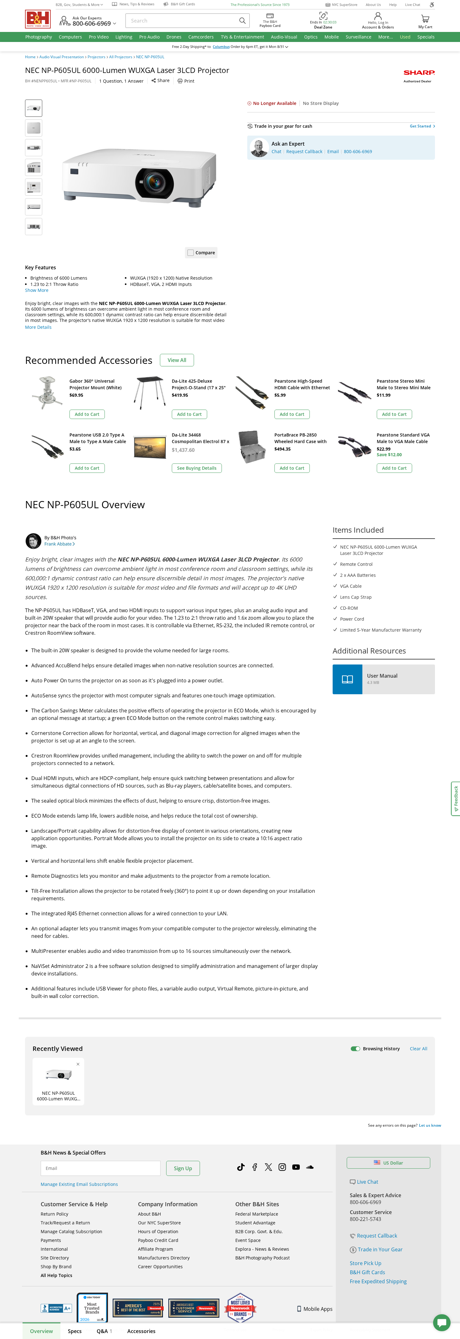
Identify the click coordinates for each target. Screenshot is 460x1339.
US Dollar (393, 1163)
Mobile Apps (318, 1308)
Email (51, 1168)
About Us (373, 4)
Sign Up (183, 1168)
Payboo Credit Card (158, 1240)
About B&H (149, 1214)
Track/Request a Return (65, 1223)
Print (189, 81)
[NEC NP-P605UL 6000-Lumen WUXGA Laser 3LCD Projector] (139, 178)
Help (393, 4)
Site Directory (55, 1258)
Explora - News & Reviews (262, 1249)
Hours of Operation (158, 1231)
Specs (75, 1331)
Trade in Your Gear (380, 1249)
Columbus (221, 46)
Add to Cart (87, 414)
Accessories (141, 1331)
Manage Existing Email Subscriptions (79, 1184)
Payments (51, 1240)
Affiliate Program (155, 1249)
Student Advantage (255, 1223)
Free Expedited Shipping (378, 1281)
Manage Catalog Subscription (71, 1231)
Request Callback (377, 1235)
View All (177, 360)
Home (30, 57)
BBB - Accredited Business (56, 1308)
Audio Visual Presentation (61, 57)
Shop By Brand (56, 1266)
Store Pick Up (365, 1263)
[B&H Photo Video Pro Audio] (40, 19)
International (54, 1249)
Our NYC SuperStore (159, 1223)
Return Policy (54, 1214)
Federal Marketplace (256, 1214)
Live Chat (412, 4)
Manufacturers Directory (164, 1258)
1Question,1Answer (121, 81)
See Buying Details (197, 468)
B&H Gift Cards (367, 1272)
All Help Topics (56, 1275)
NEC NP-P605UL (150, 57)
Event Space (248, 1240)
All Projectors (120, 57)
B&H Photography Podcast (262, 1258)
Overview (41, 1331)
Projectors (96, 57)
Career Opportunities (160, 1266)
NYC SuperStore (344, 4)
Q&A (104, 1331)
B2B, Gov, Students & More (78, 4)
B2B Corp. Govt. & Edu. (259, 1231)
